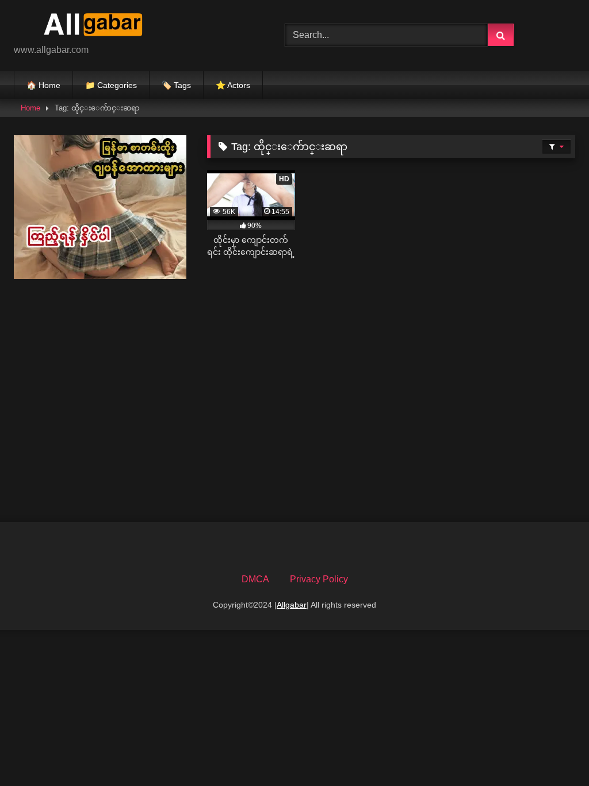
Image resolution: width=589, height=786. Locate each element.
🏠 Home (43, 85)
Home (30, 108)
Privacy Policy (319, 579)
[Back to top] (553, 752)
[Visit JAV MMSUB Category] (100, 276)
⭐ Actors (233, 85)
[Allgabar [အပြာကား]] (131, 26)
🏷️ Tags (176, 85)
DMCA (255, 579)
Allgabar (292, 604)
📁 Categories (111, 85)
